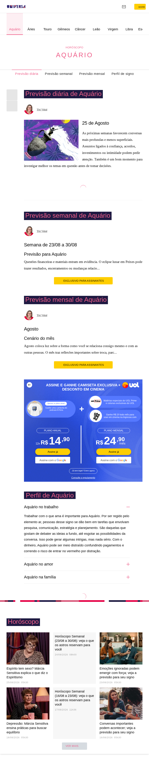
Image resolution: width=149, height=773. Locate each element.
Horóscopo (74, 47)
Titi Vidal (42, 109)
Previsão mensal (92, 74)
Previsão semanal (59, 74)
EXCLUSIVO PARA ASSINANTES (83, 280)
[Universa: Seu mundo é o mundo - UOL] (16, 6)
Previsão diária (26, 74)
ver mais (72, 745)
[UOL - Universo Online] (27, 6)
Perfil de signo (123, 74)
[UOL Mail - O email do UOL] (124, 7)
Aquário (74, 55)
